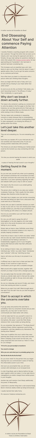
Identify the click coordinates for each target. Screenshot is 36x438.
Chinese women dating (23, 60)
